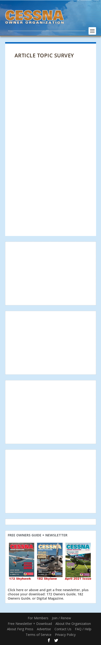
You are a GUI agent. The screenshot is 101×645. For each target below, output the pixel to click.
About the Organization (73, 623)
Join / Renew (61, 618)
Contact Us (62, 629)
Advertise (44, 629)
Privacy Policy (65, 634)
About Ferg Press (20, 629)
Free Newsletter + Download (30, 623)
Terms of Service (38, 634)
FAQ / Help (83, 629)
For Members (38, 618)
